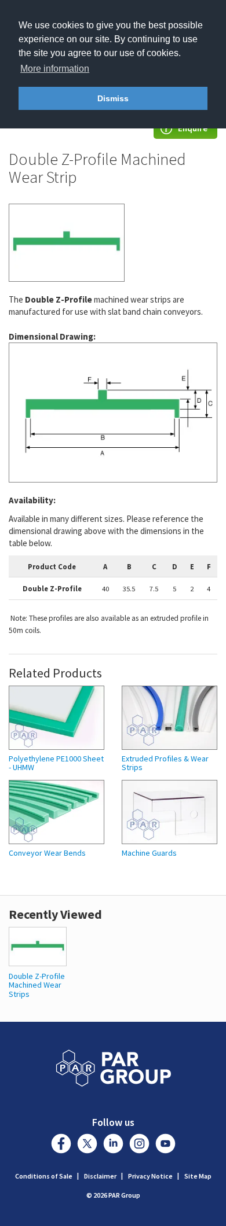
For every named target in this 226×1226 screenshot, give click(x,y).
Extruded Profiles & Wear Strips (165, 763)
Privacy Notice (150, 1176)
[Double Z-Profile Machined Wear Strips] (38, 945)
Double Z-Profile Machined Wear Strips (37, 985)
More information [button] (54, 68)
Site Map (198, 1176)
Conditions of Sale (43, 1176)
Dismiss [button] (113, 98)
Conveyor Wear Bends (47, 853)
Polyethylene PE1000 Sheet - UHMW (56, 763)
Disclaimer (100, 1176)
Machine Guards (149, 853)
